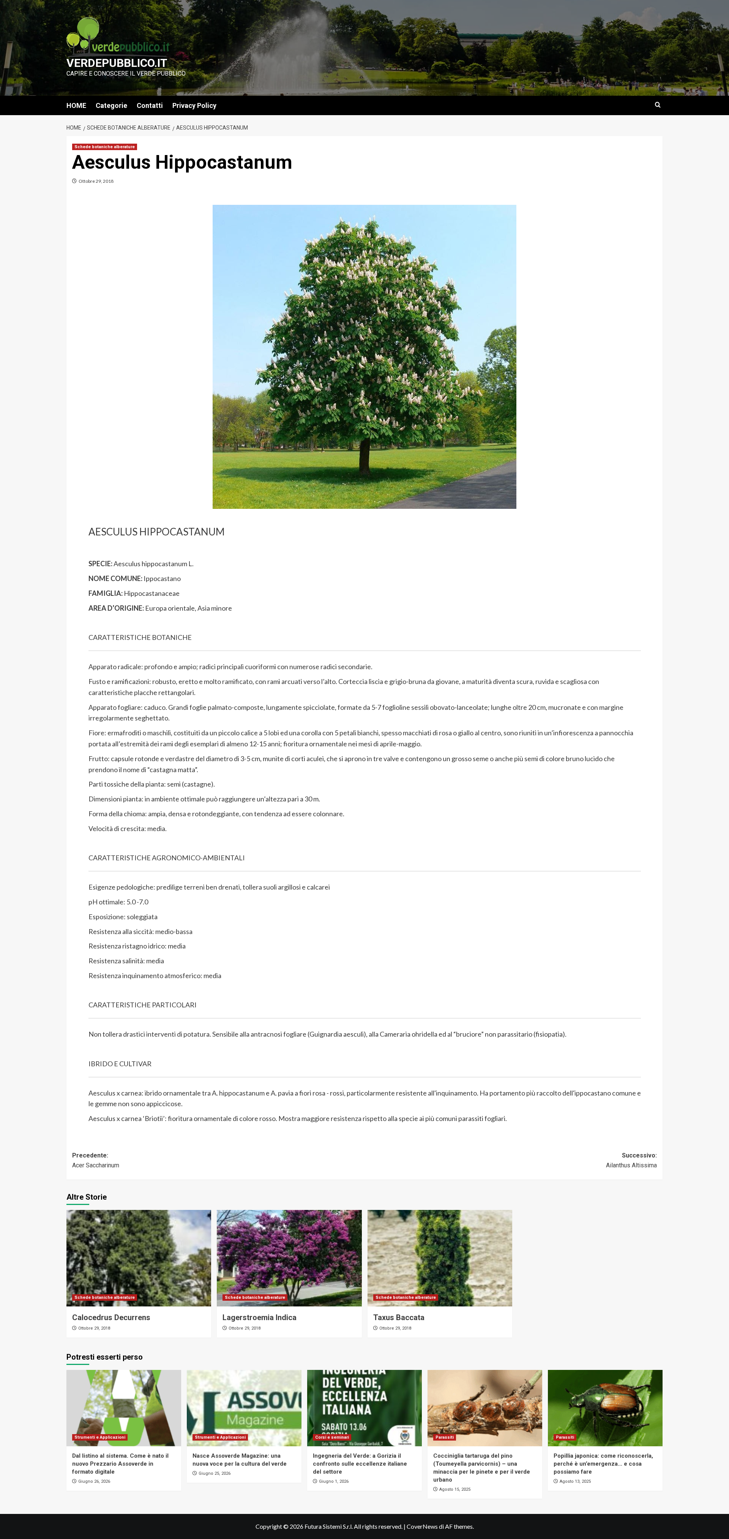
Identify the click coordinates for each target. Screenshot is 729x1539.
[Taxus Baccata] (440, 1258)
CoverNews (422, 1526)
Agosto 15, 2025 (454, 1489)
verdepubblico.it (116, 63)
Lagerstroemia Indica (259, 1317)
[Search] (658, 105)
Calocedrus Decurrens (111, 1317)
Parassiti (445, 1437)
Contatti (150, 105)
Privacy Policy (194, 105)
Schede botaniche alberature (104, 146)
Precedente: (95, 1160)
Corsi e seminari (332, 1437)
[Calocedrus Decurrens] (138, 1258)
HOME (76, 105)
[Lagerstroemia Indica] (289, 1258)
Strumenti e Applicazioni (99, 1437)
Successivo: (631, 1160)
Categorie (111, 105)
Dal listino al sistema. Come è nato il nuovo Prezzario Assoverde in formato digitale (120, 1463)
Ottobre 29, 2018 (96, 181)
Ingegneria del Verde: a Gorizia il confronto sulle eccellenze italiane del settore (360, 1463)
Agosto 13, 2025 (575, 1481)
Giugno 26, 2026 (94, 1481)
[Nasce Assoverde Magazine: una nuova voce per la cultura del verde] (244, 1408)
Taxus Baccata (398, 1317)
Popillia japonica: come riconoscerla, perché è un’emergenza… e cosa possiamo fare (603, 1463)
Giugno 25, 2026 (214, 1473)
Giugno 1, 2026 (334, 1481)
